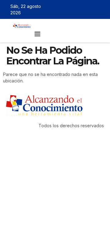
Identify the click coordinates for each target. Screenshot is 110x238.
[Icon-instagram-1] (93, 9)
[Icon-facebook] (75, 9)
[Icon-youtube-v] (101, 9)
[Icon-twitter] (84, 9)
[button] (37, 34)
